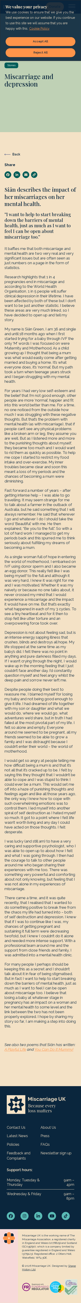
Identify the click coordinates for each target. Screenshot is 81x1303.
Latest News (17, 1136)
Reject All (41, 52)
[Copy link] (34, 175)
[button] (7, 174)
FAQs (45, 1144)
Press (45, 1136)
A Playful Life (15, 1049)
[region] (40, 30)
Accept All (40, 41)
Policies (13, 1144)
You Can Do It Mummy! (53, 1049)
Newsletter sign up (56, 1153)
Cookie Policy (39, 28)
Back (16, 154)
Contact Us (16, 1127)
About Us (48, 1127)
